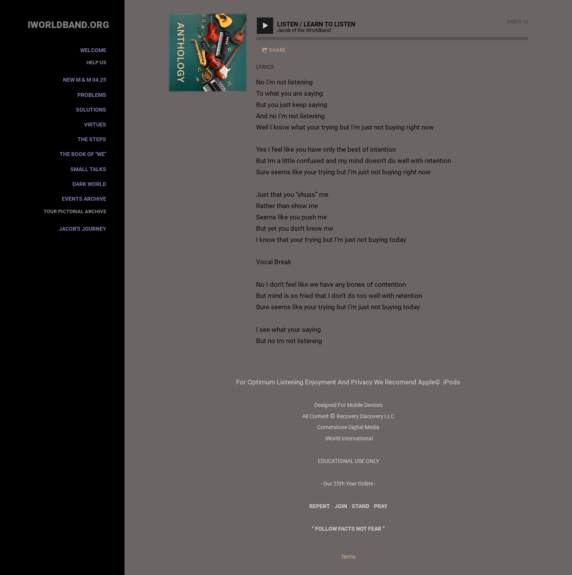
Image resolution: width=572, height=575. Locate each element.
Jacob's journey (82, 229)
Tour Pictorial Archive (75, 211)
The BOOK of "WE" (83, 154)
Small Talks (88, 169)
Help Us (96, 62)
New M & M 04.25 (84, 80)
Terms (348, 557)
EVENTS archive (84, 199)
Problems (91, 95)
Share (277, 50)
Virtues (95, 124)
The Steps (91, 139)
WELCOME (93, 50)
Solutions (91, 110)
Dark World (89, 184)
